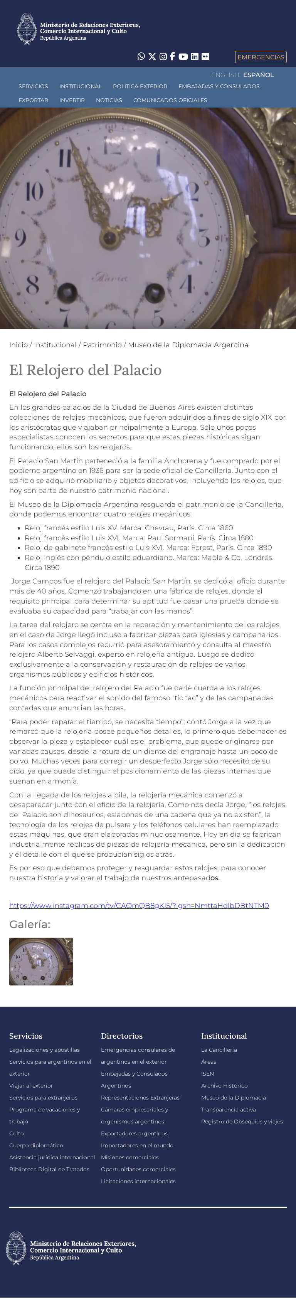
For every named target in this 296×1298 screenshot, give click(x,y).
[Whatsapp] (141, 57)
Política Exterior (140, 86)
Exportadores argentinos (134, 1133)
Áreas (208, 1061)
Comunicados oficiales (170, 100)
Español (258, 75)
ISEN (207, 1073)
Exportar (33, 100)
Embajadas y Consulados (219, 86)
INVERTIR (72, 100)
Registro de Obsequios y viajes (242, 1121)
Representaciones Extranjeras (140, 1097)
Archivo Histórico (224, 1085)
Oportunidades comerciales (138, 1169)
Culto (16, 1133)
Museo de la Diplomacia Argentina (188, 345)
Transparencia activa (228, 1109)
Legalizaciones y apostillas (44, 1049)
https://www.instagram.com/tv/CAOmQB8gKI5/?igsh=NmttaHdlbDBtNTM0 (139, 905)
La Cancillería (219, 1049)
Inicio (18, 345)
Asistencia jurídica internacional (52, 1157)
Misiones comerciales (130, 1157)
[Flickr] (205, 56)
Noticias (109, 100)
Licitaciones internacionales (138, 1181)
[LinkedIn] (194, 56)
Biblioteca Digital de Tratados (49, 1169)
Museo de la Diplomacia (233, 1097)
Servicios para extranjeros (43, 1097)
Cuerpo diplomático (36, 1145)
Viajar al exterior (31, 1085)
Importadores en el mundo (137, 1145)
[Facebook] (172, 57)
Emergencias (260, 57)
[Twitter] (152, 57)
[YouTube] (183, 57)
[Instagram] (163, 57)
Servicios (33, 86)
